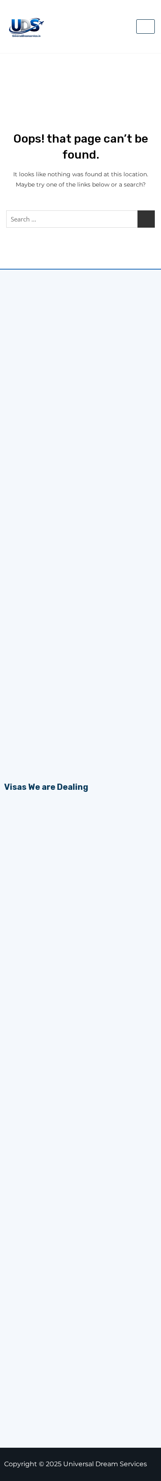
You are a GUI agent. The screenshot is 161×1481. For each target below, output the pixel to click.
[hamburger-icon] (145, 26)
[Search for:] (80, 219)
